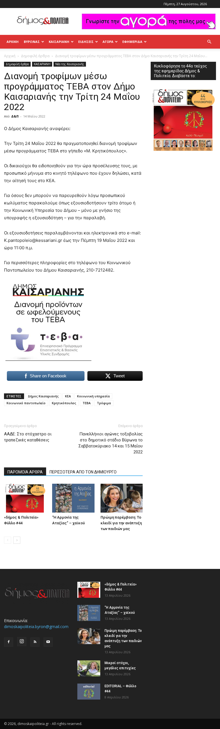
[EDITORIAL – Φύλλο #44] (88, 692)
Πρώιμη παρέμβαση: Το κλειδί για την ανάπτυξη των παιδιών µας (121, 523)
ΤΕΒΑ (86, 403)
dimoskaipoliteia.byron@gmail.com (36, 626)
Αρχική (13, 41)
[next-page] (16, 540)
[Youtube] (48, 642)
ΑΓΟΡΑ (108, 41)
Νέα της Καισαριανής (69, 64)
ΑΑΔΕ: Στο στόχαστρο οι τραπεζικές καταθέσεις (28, 437)
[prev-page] (7, 540)
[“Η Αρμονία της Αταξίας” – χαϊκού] (73, 498)
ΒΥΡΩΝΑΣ (32, 41)
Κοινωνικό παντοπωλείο (26, 403)
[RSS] (35, 642)
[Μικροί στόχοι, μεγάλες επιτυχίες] (88, 668)
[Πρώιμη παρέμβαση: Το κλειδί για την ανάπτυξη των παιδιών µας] (122, 498)
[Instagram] (21, 641)
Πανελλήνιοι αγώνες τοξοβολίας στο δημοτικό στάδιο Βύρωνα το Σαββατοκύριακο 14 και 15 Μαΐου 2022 (110, 443)
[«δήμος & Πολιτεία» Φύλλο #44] (25, 498)
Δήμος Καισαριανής (43, 396)
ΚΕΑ (68, 396)
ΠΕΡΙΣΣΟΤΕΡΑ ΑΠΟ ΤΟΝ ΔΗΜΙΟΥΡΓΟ (83, 472)
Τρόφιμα (104, 403)
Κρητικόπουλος (64, 403)
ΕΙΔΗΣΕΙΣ (86, 41)
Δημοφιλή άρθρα (35, 55)
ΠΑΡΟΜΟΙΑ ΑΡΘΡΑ (25, 472)
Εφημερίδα (132, 41)
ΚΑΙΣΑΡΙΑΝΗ (59, 41)
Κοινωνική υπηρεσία (93, 396)
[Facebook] (8, 642)
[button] (209, 42)
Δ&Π (15, 116)
